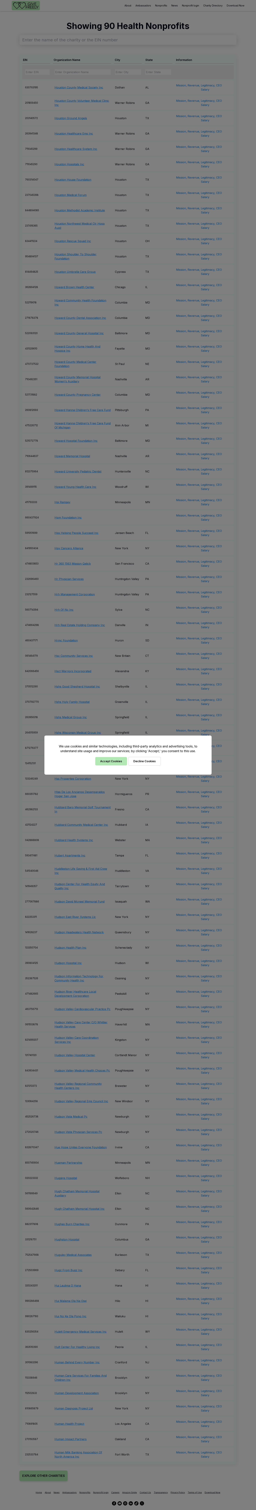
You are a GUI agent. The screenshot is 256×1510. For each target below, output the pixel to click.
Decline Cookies (144, 761)
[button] (128, 755)
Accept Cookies (111, 761)
